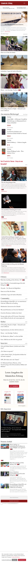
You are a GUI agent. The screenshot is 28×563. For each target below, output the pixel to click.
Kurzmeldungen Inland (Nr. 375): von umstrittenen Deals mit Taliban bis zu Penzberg (9, 8)
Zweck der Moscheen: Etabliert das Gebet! (11, 313)
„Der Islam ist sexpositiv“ (7, 351)
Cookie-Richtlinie (15, 557)
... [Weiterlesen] (7, 31)
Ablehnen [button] (15, 559)
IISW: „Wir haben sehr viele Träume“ (10, 359)
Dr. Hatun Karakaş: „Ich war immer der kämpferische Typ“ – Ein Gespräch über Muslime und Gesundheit (13, 429)
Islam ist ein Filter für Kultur (8, 52)
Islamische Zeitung (6, 3)
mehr (26, 164)
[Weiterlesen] (4, 191)
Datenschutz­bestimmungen (12, 503)
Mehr (26, 277)
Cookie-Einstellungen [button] (6, 560)
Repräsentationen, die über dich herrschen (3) (12, 330)
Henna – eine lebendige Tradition (9, 90)
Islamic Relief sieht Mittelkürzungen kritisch (21, 8)
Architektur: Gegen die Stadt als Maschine (11, 71)
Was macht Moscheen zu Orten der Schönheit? (12, 309)
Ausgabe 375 (7, 391)
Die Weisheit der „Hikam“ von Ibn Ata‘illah (12, 336)
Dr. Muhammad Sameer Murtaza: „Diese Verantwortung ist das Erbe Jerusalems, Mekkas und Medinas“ (14, 364)
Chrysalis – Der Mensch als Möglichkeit (10, 288)
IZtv (8, 436)
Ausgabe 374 (20, 391)
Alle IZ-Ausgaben (21, 405)
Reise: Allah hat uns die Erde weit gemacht (11, 339)
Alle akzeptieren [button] (22, 559)
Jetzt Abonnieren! (14, 386)
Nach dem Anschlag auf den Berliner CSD (11, 280)
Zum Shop (25, 114)
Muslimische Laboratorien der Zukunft (10, 306)
